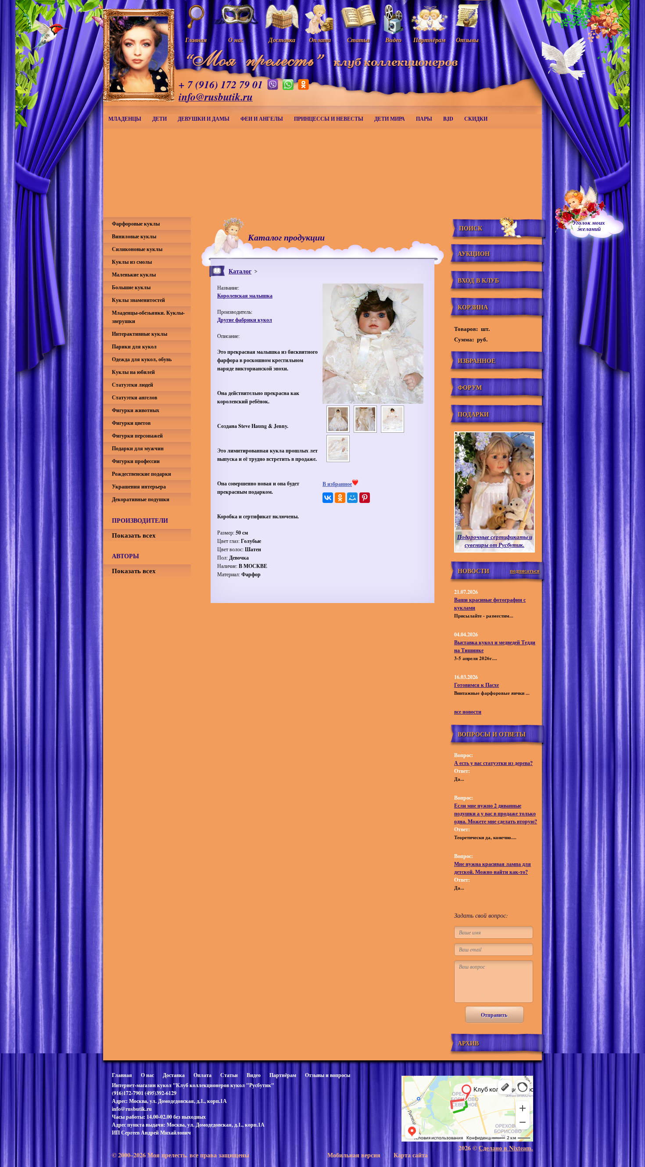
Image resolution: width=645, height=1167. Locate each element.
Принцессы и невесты (328, 118)
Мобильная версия (353, 1155)
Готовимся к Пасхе (476, 685)
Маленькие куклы (134, 274)
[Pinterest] (364, 497)
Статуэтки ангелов (134, 397)
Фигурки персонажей (137, 435)
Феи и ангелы (261, 118)
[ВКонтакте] (327, 497)
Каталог (240, 271)
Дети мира (389, 118)
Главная (122, 1075)
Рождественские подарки (141, 474)
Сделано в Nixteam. (506, 1148)
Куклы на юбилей (133, 372)
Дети (159, 118)
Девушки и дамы (203, 118)
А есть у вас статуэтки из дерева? (493, 763)
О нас (147, 1075)
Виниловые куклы (134, 236)
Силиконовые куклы (137, 249)
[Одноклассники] (340, 497)
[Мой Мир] (352, 497)
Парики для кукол (134, 346)
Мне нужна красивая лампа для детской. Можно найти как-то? (492, 868)
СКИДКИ (475, 118)
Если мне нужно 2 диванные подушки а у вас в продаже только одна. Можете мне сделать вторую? (495, 813)
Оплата (202, 1075)
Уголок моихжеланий (589, 225)
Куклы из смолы (132, 262)
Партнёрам (282, 1075)
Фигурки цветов (131, 423)
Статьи (229, 1075)
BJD (448, 118)
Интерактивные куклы (139, 334)
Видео (254, 1075)
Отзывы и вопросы (327, 1075)
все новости (467, 711)
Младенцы (124, 118)
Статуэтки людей (132, 384)
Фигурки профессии (136, 461)
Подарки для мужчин (138, 448)
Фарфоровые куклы (136, 223)
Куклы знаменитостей (138, 300)
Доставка (174, 1075)
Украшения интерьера (139, 486)
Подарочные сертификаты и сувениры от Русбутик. (494, 541)
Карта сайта (411, 1155)
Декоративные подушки (140, 499)
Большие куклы (131, 287)
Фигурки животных (135, 410)
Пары (424, 118)
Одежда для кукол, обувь (142, 359)
